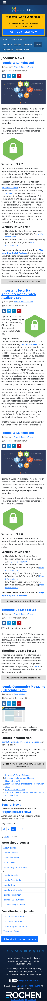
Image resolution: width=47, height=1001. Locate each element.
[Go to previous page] (8, 829)
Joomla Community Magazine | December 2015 (23, 688)
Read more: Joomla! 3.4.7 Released (24, 281)
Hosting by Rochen (23, 999)
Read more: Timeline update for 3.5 (24, 677)
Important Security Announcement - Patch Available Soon (18, 293)
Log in (39, 974)
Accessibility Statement (16, 968)
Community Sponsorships (15, 926)
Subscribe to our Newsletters (19, 939)
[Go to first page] (4, 829)
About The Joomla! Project (15, 867)
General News (20, 694)
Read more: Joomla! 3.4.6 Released (24, 601)
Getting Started (10, 852)
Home (6, 39)
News (38, 44)
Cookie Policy (12, 971)
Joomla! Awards (10, 875)
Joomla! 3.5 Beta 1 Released (17, 775)
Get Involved (9, 862)
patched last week (9, 187)
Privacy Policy (35, 968)
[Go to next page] (18, 829)
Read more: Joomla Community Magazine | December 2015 (24, 765)
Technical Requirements (14, 904)
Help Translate (11, 974)
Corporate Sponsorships (14, 916)
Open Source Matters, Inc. (28, 985)
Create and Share (11, 857)
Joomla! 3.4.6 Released (17, 433)
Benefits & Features (12, 44)
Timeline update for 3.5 (18, 610)
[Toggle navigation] (4, 2)
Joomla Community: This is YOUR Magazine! (21, 742)
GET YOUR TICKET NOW (23, 31)
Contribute (8, 49)
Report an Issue (27, 974)
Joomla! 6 (28, 44)
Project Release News (23, 67)
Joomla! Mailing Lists (12, 890)
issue (37, 666)
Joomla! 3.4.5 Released (15, 789)
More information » (19, 561)
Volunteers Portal (11, 931)
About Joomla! (18, 39)
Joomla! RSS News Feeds (14, 899)
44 (13, 829)
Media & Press (22, 49)
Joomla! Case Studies (12, 880)
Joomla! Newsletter (12, 895)
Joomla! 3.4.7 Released (17, 63)
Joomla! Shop (9, 885)
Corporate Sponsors (12, 921)
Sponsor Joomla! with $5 (31, 971)
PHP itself (8, 193)
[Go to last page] (22, 829)
